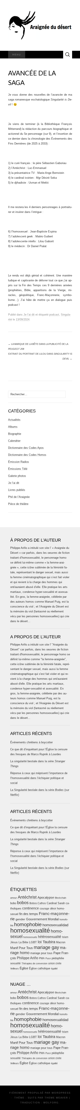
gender (20, 919)
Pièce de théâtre (18, 503)
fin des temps (28, 914)
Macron (60, 942)
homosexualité (30, 930)
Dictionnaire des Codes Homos (27, 454)
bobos (23, 902)
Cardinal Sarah (56, 903)
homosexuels (30, 937)
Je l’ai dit (29, 314)
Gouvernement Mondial (42, 919)
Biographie (14, 433)
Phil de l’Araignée (19, 496)
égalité (54, 968)
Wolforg (51, 1102)
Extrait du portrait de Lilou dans (40, 356)
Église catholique (39, 968)
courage (44, 908)
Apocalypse (46, 897)
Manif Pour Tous (21, 948)
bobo (13, 903)
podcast (54, 314)
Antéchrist (27, 897)
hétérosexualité (49, 937)
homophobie (28, 924)
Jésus (14, 942)
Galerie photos (17, 475)
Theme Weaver (56, 1097)
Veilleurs (14, 968)
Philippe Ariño (27, 958)
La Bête (23, 942)
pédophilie (58, 958)
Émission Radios (18, 461)
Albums (12, 426)
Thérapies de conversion (34, 963)
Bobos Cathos (37, 903)
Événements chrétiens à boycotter (31, 742)
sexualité (15, 963)
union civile (54, 963)
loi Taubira (46, 942)
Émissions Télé (17, 468)
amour (13, 897)
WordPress (61, 1093)
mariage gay (46, 947)
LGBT (33, 942)
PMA (42, 958)
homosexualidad (55, 925)
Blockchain (60, 897)
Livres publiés (16, 489)
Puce (48, 958)
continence (30, 908)
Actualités (14, 419)
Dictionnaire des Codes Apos (26, 447)
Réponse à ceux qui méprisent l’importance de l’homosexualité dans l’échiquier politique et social (38, 778)
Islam (65, 937)
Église (24, 968)
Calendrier (14, 440)
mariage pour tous (41, 953)
